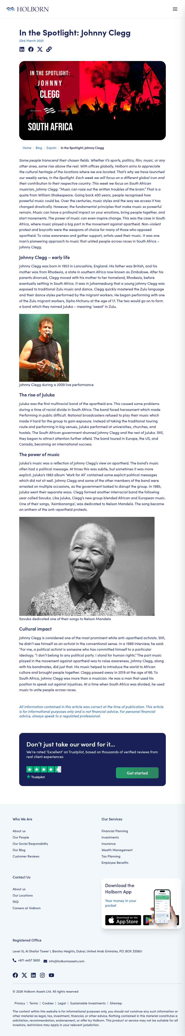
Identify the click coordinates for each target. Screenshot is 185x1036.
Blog (39, 148)
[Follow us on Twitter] (24, 975)
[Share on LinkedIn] (22, 49)
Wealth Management (117, 850)
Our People (21, 837)
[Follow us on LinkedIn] (33, 975)
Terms (33, 1003)
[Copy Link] (49, 49)
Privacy (19, 1003)
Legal (62, 1003)
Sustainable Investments (88, 1003)
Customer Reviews (26, 856)
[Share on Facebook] (31, 49)
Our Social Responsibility (30, 843)
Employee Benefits (115, 862)
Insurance (109, 843)
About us (19, 831)
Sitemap (116, 1003)
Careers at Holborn (27, 908)
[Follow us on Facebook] (15, 975)
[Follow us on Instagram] (42, 975)
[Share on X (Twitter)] (40, 49)
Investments (110, 837)
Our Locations (23, 895)
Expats (51, 148)
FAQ (15, 901)
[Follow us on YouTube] (51, 975)
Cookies (47, 1003)
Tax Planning (111, 856)
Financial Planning (115, 831)
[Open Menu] (175, 9)
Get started (137, 773)
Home (27, 148)
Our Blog (19, 850)
